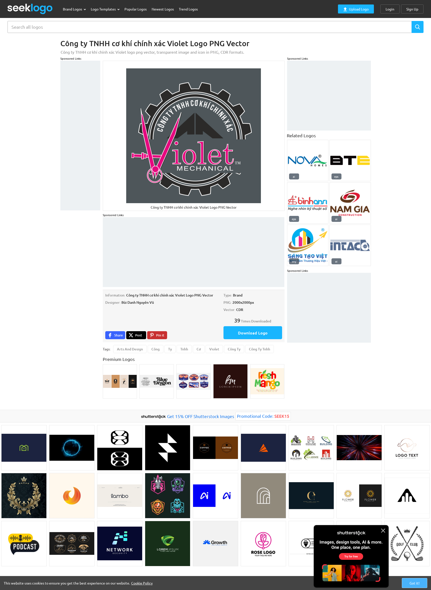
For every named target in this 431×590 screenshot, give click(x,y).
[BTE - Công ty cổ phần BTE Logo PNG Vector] (350, 160)
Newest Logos (163, 9)
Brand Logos (73, 9)
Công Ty (234, 349)
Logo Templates (103, 9)
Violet (214, 349)
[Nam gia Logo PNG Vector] (350, 203)
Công (155, 349)
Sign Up (412, 9)
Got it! (415, 583)
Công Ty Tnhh (259, 349)
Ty (170, 349)
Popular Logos (135, 9)
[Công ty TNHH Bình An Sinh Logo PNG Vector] (307, 203)
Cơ (199, 349)
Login (390, 9)
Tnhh (184, 349)
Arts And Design (130, 349)
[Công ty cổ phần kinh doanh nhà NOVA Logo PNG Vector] (307, 160)
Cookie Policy (142, 583)
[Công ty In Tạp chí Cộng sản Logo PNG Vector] (350, 245)
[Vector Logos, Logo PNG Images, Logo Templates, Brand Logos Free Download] (30, 9)
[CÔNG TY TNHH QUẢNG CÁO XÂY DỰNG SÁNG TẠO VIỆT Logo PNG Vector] (307, 245)
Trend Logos (188, 9)
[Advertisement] (80, 135)
